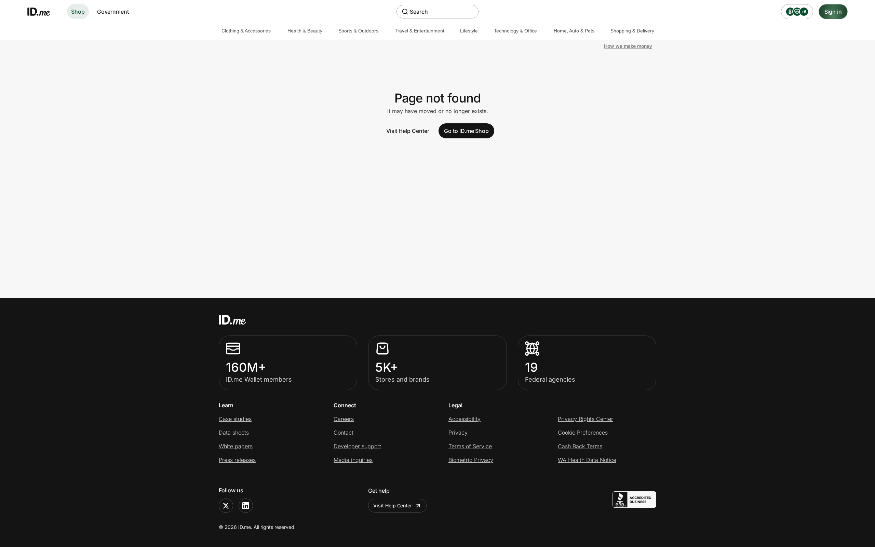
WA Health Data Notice (587, 459)
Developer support (357, 446)
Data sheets (234, 432)
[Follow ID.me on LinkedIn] (246, 505)
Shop (78, 11)
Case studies (235, 418)
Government (113, 11)
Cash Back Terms (580, 446)
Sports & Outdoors (358, 30)
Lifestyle (469, 30)
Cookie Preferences (583, 432)
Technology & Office (515, 30)
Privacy (458, 432)
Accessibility (464, 418)
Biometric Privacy (470, 459)
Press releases (237, 459)
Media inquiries (353, 459)
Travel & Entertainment (419, 30)
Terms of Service (470, 446)
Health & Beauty (304, 30)
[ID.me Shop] (43, 12)
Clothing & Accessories (246, 30)
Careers (344, 418)
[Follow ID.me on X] (226, 505)
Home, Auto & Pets (574, 30)
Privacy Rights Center (585, 418)
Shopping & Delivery (632, 30)
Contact (343, 432)
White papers (236, 446)
